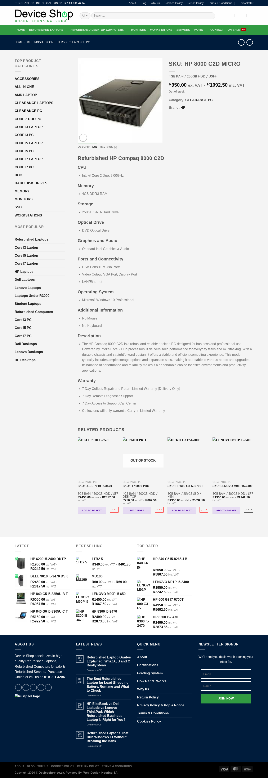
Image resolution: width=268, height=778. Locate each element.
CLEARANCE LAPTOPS (34, 103)
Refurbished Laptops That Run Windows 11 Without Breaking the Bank (107, 737)
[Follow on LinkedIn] (48, 687)
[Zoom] (83, 138)
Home (21, 29)
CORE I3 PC (24, 135)
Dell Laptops (25, 279)
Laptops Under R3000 (32, 296)
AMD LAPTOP (26, 95)
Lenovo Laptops (28, 288)
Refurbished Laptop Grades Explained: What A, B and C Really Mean (109, 661)
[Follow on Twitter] (33, 687)
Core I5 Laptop (26, 255)
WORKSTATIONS (161, 29)
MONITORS (138, 29)
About (132, 3)
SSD (18, 207)
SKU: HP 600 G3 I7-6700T (185, 486)
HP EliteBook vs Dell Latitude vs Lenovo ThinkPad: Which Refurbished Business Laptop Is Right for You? (106, 711)
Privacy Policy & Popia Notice (160, 705)
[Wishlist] (227, 15)
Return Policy (195, 3)
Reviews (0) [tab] (108, 147)
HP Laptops (24, 271)
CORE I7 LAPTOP (29, 159)
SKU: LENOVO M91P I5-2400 (233, 486)
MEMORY (22, 191)
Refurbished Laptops (46, 29)
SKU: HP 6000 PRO (136, 486)
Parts (198, 29)
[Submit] (211, 15)
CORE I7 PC (24, 167)
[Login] (239, 15)
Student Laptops (28, 303)
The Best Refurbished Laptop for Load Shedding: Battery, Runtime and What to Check (108, 684)
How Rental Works (151, 681)
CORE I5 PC (24, 151)
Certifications (147, 665)
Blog (143, 3)
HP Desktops (25, 360)
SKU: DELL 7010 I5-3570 (95, 486)
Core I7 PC (23, 336)
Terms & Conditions (220, 3)
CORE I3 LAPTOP (29, 127)
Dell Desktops (26, 344)
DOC (18, 175)
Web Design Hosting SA (100, 772)
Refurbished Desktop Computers (97, 29)
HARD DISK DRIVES (31, 183)
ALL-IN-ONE (24, 87)
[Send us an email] (40, 687)
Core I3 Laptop (26, 247)
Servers (183, 29)
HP (182, 107)
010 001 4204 (54, 677)
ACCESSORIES (27, 79)
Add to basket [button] (92, 510)
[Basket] (251, 15)
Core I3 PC (23, 320)
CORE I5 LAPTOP (29, 143)
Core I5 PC (23, 328)
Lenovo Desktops (29, 352)
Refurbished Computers (46, 42)
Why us (155, 3)
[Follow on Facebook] (18, 687)
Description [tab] (87, 147)
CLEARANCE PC (79, 42)
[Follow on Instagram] (25, 687)
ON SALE (234, 29)
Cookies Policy (174, 3)
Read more (137, 510)
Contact (217, 29)
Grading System (150, 673)
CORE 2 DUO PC (28, 119)
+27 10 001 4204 (74, 3)
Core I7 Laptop (26, 263)
